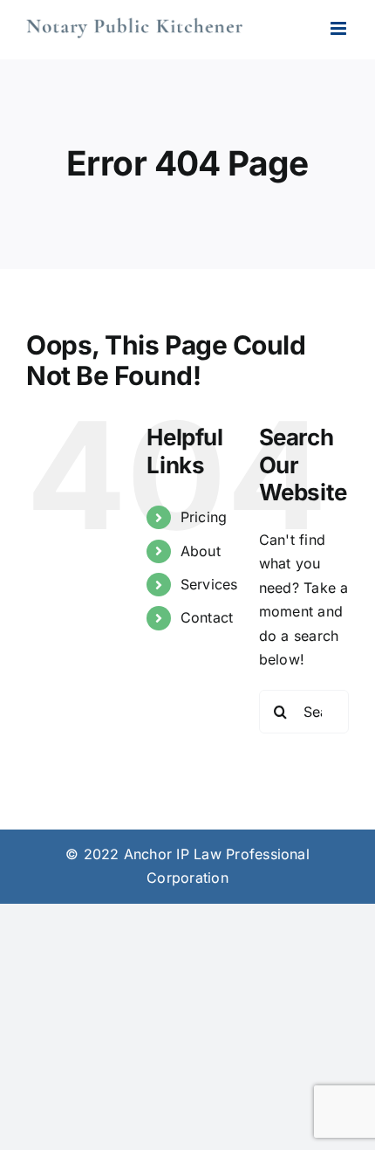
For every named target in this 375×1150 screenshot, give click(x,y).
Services (209, 584)
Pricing (204, 517)
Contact (207, 617)
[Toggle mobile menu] (340, 28)
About (201, 551)
